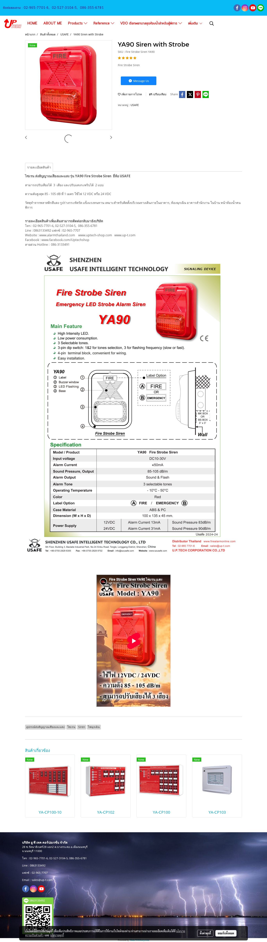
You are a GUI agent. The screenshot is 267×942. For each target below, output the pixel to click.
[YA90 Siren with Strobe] (68, 85)
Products (76, 23)
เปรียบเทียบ (159, 94)
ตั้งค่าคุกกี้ (205, 933)
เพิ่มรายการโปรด (131, 94)
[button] (211, 23)
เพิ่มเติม (193, 23)
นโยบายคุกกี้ (57, 935)
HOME (32, 23)
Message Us (141, 81)
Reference (102, 23)
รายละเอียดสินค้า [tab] (39, 167)
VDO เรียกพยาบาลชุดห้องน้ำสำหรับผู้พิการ (149, 23)
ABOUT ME (52, 23)
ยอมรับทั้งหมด (226, 933)
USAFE (135, 105)
